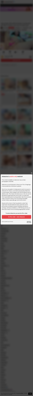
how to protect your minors (7, 221)
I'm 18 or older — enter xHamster (16, 217)
